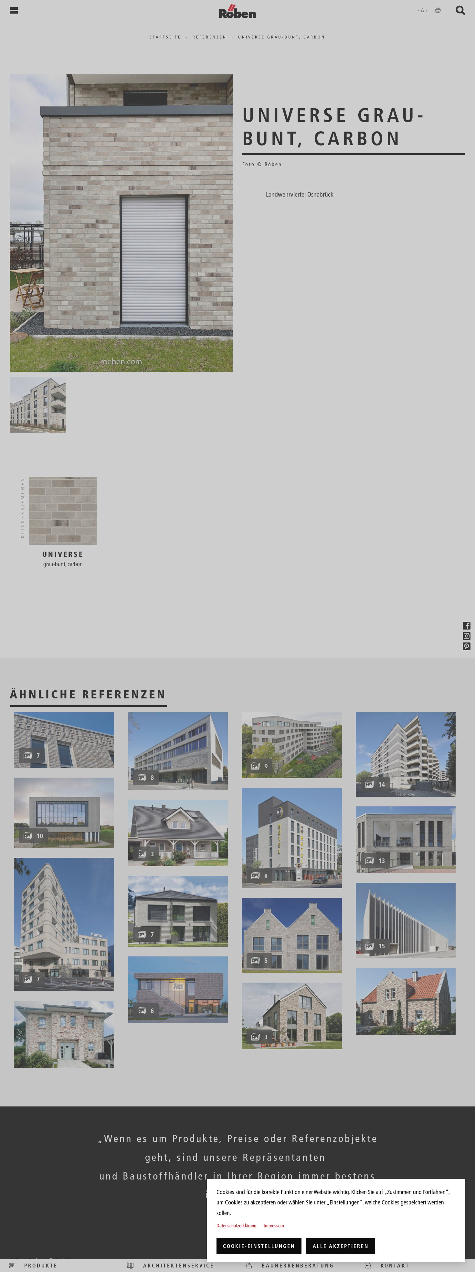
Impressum (274, 1226)
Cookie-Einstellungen (259, 1246)
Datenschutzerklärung (236, 1226)
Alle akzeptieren (341, 1246)
